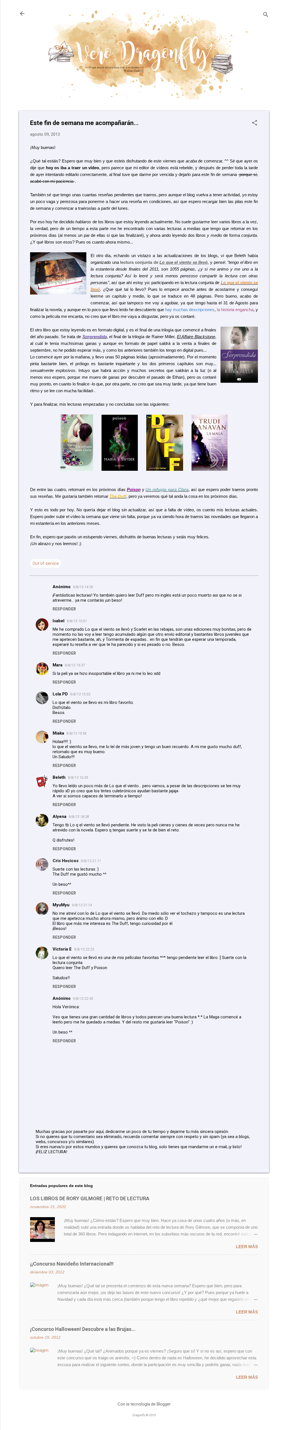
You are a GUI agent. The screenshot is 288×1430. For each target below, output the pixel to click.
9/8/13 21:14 (82, 905)
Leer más (247, 1246)
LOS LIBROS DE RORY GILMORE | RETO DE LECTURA (89, 1198)
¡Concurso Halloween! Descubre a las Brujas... (83, 1329)
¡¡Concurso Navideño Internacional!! (72, 1264)
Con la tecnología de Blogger (144, 1404)
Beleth (59, 777)
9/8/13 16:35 (78, 777)
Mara (57, 665)
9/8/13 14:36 (83, 587)
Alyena (59, 816)
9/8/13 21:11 (91, 861)
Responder (64, 609)
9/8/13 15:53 (80, 694)
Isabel (58, 620)
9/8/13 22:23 (84, 949)
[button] (254, 123)
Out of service (46, 563)
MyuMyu (61, 904)
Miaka (58, 733)
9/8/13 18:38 (79, 817)
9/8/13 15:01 (77, 621)
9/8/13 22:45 (83, 998)
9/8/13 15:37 (75, 665)
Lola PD (60, 694)
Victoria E (62, 949)
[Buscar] (265, 15)
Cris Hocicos (65, 860)
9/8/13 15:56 (76, 733)
